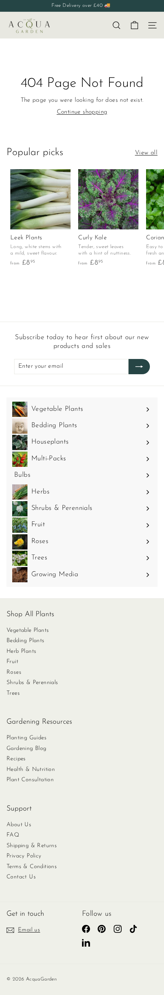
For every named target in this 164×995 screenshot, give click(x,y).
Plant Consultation (30, 780)
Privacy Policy (24, 856)
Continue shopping (82, 112)
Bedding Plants (25, 641)
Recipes (16, 759)
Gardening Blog (26, 748)
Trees (13, 693)
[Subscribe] (139, 366)
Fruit (12, 662)
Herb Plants (21, 651)
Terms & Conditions (31, 867)
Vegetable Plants (27, 630)
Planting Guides (26, 738)
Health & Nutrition (30, 769)
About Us (18, 825)
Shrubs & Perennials (32, 683)
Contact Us (21, 877)
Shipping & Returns (31, 846)
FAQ (12, 835)
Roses (13, 672)
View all (146, 153)
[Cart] (134, 25)
